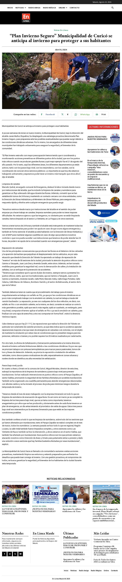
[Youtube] (20, 554)
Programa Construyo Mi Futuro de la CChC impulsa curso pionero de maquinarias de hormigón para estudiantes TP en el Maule (106, 550)
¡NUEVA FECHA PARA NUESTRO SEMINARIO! (97, 138)
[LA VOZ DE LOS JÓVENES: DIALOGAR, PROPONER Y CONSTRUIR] (15, 494)
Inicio (10, 8)
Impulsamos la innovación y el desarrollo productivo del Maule (97, 201)
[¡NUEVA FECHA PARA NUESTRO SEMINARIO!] (115, 138)
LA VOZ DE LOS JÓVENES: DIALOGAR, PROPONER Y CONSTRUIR (15, 511)
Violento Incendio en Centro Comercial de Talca (106, 540)
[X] (15, 554)
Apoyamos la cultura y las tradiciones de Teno (97, 150)
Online (62, 8)
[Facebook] (4, 554)
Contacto (74, 8)
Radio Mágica (49, 8)
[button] (112, 7)
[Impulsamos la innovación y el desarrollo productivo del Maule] (115, 201)
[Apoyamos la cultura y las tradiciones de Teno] (115, 151)
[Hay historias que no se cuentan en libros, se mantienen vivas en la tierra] (115, 188)
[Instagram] (9, 554)
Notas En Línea (61, 30)
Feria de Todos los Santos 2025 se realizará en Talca (104, 560)
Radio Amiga (34, 8)
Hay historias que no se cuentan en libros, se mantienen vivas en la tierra (97, 188)
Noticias (19, 8)
